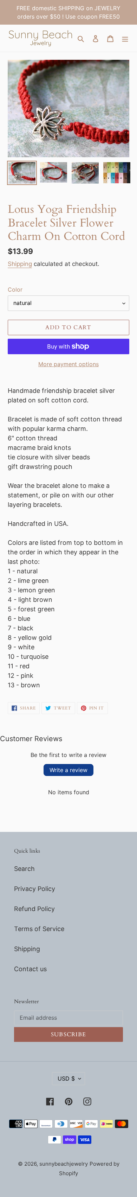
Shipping (20, 263)
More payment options (68, 364)
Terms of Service (39, 928)
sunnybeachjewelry (63, 1163)
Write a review (68, 769)
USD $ (66, 1078)
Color (15, 289)
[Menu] (125, 38)
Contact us (30, 969)
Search (24, 868)
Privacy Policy (34, 888)
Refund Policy (34, 908)
